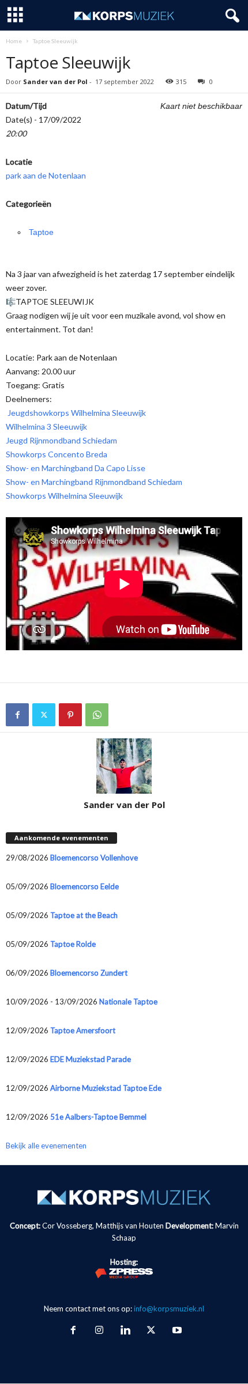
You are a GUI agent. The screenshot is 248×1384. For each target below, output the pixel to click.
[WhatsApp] (96, 714)
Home (14, 40)
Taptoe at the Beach (84, 915)
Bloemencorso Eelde (84, 886)
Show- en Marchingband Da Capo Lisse (75, 468)
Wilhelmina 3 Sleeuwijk (46, 426)
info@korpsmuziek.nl (169, 1308)
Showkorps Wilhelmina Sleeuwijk (64, 495)
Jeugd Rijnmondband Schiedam (61, 440)
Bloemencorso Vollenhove (94, 857)
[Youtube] (176, 1331)
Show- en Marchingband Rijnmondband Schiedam (94, 482)
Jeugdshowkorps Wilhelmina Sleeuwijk (76, 413)
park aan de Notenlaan (46, 175)
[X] (43, 714)
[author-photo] (124, 766)
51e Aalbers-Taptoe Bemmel (98, 1116)
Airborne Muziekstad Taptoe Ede (105, 1088)
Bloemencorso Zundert (88, 972)
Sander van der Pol (55, 81)
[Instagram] (99, 1331)
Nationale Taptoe (128, 1001)
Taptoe (41, 232)
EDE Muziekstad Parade (90, 1059)
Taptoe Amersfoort (82, 1030)
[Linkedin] (125, 1331)
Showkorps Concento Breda (56, 454)
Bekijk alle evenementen (46, 1145)
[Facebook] (17, 714)
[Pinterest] (70, 714)
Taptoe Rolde (73, 944)
